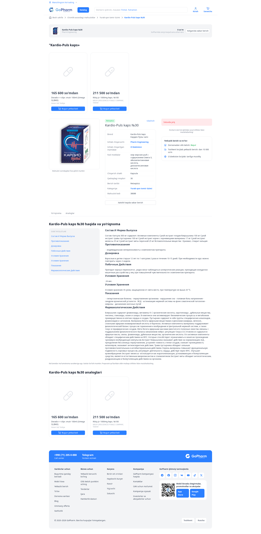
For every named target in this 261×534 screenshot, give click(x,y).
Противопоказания (60, 241)
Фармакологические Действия (65, 270)
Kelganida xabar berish (198, 30)
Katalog (83, 10)
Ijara (83, 494)
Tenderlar (85, 489)
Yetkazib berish (61, 486)
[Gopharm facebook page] (168, 475)
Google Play (195, 493)
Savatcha (208, 11)
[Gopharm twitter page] (201, 475)
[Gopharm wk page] (181, 475)
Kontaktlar (138, 481)
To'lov (56, 491)
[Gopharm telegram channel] (162, 475)
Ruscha (201, 520)
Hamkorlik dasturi (89, 499)
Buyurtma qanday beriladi (62, 475)
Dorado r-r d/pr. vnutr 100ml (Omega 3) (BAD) (68, 99)
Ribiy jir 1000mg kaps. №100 (106, 97)
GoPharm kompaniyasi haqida (143, 475)
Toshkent (188, 520)
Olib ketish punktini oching (90, 482)
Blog (56, 501)
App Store (180, 493)
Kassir (110, 483)
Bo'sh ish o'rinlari (115, 474)
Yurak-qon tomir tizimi (141, 188)
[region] (74, 144)
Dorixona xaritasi (62, 496)
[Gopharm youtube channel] (188, 475)
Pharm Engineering (69, 32)
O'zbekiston (136, 147)
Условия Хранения (60, 255)
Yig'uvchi (111, 488)
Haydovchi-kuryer (115, 478)
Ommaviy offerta (62, 506)
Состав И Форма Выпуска (63, 236)
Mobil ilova (59, 481)
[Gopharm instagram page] (175, 475)
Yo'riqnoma (56, 213)
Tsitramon (132, 10)
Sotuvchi (111, 493)
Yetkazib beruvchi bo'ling (89, 475)
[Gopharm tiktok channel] (195, 475)
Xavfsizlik (58, 511)
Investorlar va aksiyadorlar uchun (142, 497)
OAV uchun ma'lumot (142, 486)
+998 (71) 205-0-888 (65, 455)
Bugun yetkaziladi (70, 108)
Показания (56, 265)
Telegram (88, 455)
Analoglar (70, 213)
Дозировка (56, 246)
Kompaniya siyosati (142, 491)
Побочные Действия (60, 251)
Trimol (124, 10)
